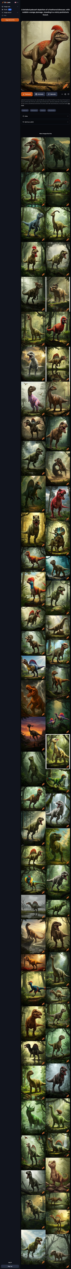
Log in (10, 1262)
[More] (62, 94)
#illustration (51, 110)
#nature (43, 110)
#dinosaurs (34, 110)
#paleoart (25, 110)
